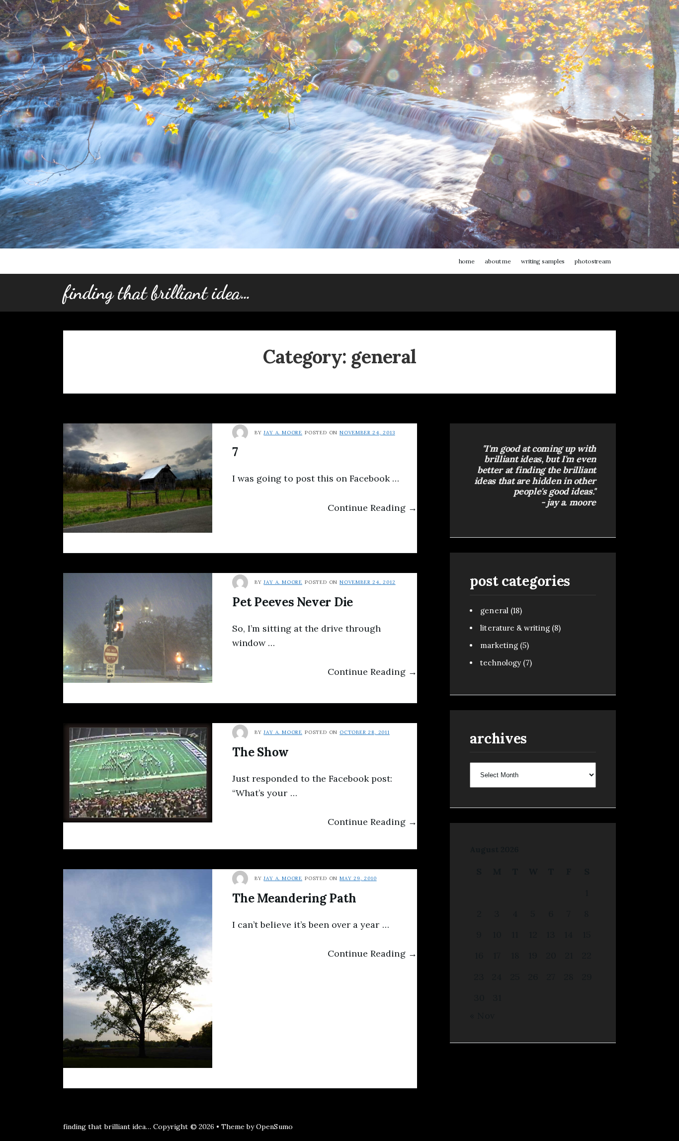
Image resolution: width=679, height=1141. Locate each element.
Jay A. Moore (282, 432)
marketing (498, 645)
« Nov (482, 1015)
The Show (260, 752)
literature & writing (515, 628)
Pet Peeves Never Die (292, 602)
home (467, 261)
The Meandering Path (294, 898)
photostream (593, 261)
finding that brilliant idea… (157, 292)
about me (498, 261)
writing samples (543, 261)
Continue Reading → (372, 507)
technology (500, 662)
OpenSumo (274, 1126)
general (494, 610)
